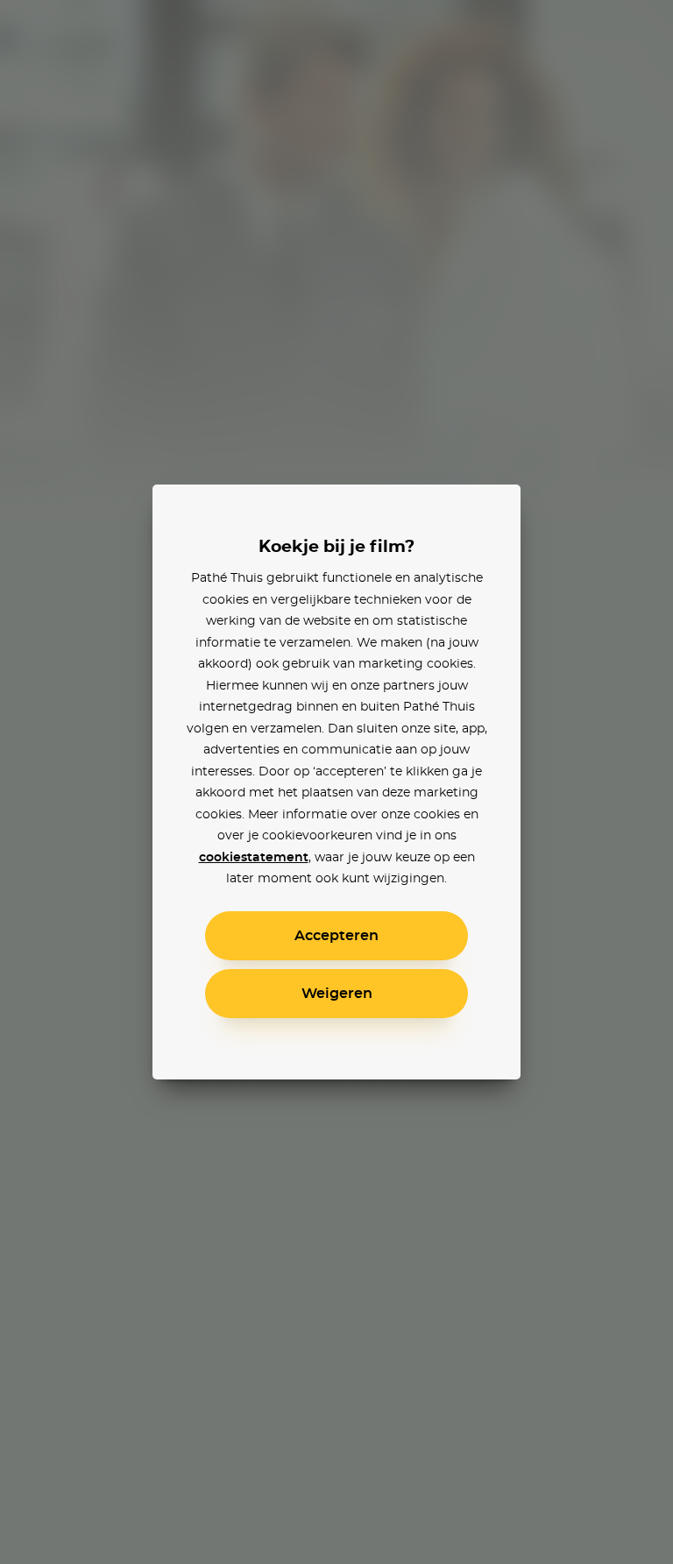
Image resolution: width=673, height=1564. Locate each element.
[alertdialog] (336, 782)
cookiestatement (253, 858)
